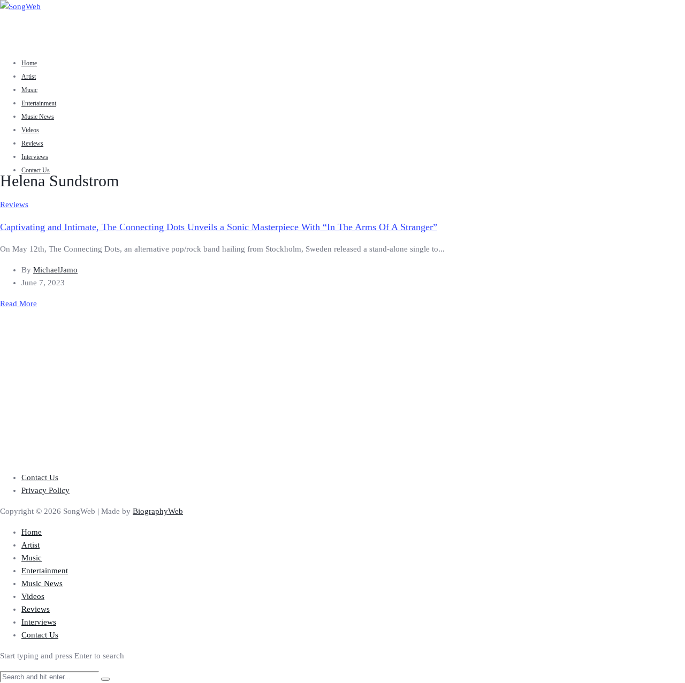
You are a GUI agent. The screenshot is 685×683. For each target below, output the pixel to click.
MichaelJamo (55, 269)
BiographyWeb (158, 511)
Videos (30, 130)
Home (29, 63)
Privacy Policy (45, 490)
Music (29, 90)
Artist (28, 76)
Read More (18, 303)
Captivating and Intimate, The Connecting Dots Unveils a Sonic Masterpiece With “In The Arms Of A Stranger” (218, 227)
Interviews (34, 157)
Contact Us (35, 170)
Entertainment (38, 103)
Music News (37, 116)
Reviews (32, 143)
